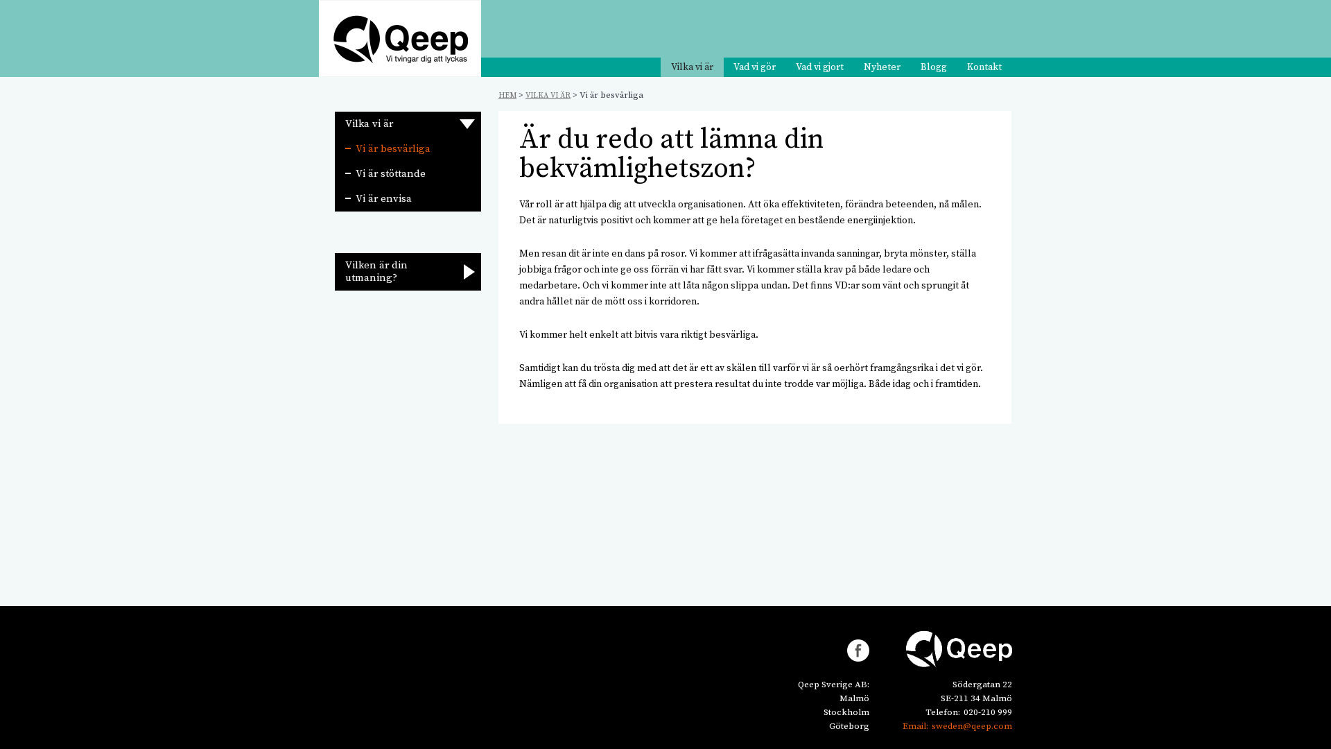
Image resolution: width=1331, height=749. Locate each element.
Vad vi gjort (820, 67)
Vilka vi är (692, 67)
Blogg (934, 67)
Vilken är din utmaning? (376, 271)
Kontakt (984, 67)
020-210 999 (988, 712)
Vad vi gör (754, 67)
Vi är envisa (384, 198)
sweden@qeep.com (972, 726)
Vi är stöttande (391, 173)
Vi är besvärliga (393, 148)
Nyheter (882, 67)
